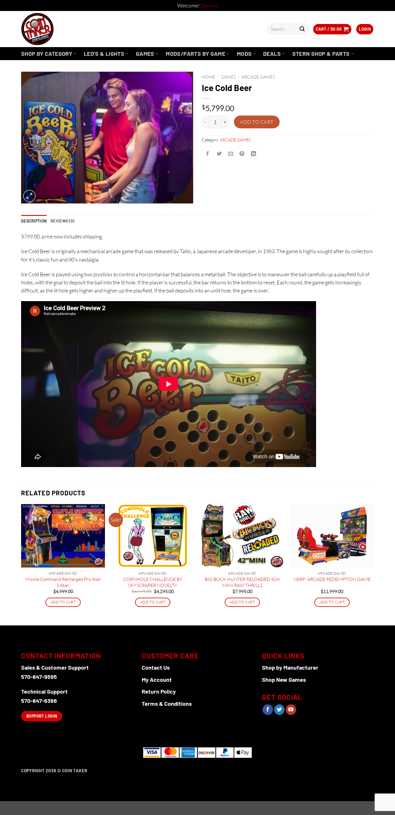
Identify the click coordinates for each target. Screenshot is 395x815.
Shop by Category (46, 53)
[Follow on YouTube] (291, 709)
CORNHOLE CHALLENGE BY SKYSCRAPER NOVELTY (152, 582)
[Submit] (302, 29)
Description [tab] (34, 220)
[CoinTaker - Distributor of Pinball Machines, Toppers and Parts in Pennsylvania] (53, 29)
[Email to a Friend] (230, 154)
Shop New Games (284, 679)
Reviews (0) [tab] (62, 220)
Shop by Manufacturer (290, 667)
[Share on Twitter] (219, 154)
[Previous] (21, 564)
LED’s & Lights (104, 53)
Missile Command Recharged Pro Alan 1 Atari (63, 582)
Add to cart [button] (63, 602)
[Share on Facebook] (207, 154)
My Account (157, 679)
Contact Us (156, 667)
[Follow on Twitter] (279, 709)
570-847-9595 (39, 676)
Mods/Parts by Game (195, 53)
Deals (272, 53)
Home (208, 77)
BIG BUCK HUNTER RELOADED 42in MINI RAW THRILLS (242, 582)
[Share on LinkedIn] (253, 154)
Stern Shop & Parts (321, 53)
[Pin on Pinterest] (242, 154)
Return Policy (159, 691)
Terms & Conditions (167, 703)
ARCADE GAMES (258, 77)
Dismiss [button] (209, 5)
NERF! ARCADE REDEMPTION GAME (332, 579)
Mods (244, 53)
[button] (332, 29)
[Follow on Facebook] (268, 709)
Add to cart (257, 122)
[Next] (373, 564)
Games (145, 53)
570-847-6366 (39, 700)
